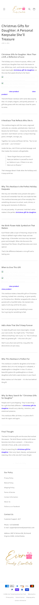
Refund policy (31, 594)
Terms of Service (9, 492)
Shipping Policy (9, 487)
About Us (7, 502)
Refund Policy (8, 483)
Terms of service (20, 597)
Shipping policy (30, 597)
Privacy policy (10, 597)
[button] (4, 9)
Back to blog (20, 463)
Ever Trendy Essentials (14, 594)
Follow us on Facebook (12, 506)
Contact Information (11, 497)
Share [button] (6, 49)
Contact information (20, 600)
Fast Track (23, 594)
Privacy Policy (8, 478)
